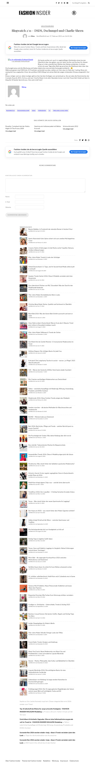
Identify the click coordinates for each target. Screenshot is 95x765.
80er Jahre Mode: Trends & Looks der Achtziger (44, 257)
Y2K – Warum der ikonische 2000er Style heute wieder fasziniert (49, 370)
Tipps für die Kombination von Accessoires (41, 735)
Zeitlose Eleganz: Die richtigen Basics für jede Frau (45, 351)
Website (8, 207)
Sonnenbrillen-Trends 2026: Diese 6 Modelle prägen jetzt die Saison (50, 454)
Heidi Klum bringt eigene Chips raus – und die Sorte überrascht (49, 482)
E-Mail (7, 202)
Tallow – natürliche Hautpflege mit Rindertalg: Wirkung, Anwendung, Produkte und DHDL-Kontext (46, 725)
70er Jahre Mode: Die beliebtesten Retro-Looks (44, 295)
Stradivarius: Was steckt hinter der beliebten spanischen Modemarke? (51, 464)
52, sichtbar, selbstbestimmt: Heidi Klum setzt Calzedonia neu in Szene (51, 576)
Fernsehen (42, 110)
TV (49, 110)
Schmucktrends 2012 (70, 126)
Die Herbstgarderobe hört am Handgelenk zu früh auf (46, 529)
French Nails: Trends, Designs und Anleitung (42, 642)
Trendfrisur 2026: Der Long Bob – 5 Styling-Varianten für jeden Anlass (51, 492)
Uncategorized (47, 26)
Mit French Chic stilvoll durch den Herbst (40, 743)
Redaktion (46, 761)
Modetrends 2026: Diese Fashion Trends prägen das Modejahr (49, 398)
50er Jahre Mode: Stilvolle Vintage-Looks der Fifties (45, 633)
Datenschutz (74, 761)
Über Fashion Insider (12, 761)
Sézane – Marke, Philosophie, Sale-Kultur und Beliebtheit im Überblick (51, 661)
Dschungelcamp (23, 110)
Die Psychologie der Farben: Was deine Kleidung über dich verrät (49, 436)
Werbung (55, 761)
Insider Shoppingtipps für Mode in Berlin (41, 623)
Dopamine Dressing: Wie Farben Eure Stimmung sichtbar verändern (50, 595)
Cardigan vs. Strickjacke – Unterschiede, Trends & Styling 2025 (49, 604)
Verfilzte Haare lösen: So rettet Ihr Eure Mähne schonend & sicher (50, 567)
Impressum (64, 761)
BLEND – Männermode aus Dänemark (41, 417)
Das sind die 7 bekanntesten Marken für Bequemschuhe (46, 445)
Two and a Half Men (60, 110)
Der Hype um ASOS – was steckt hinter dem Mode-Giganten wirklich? (51, 511)
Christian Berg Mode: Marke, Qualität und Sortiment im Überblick (50, 304)
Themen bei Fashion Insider (32, 761)
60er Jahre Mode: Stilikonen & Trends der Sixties (44, 332)
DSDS (33, 110)
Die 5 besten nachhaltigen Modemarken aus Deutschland (47, 379)
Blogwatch (10, 110)
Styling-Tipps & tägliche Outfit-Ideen (40, 539)
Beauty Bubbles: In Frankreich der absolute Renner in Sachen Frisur (50, 229)
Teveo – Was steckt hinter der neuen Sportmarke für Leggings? (49, 501)
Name (7, 197)
